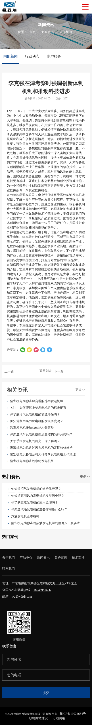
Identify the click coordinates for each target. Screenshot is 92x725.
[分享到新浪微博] (36, 350)
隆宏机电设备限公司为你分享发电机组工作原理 (43, 454)
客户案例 (60, 557)
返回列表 (45, 371)
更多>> (80, 389)
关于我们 (8, 557)
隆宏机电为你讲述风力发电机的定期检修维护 (41, 447)
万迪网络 (59, 718)
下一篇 (59, 371)
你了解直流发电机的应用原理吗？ (34, 502)
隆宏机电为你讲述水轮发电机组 (32, 461)
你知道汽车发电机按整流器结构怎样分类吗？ (41, 434)
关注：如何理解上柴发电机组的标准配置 (38, 407)
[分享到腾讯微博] (29, 350)
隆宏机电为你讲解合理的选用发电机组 (36, 401)
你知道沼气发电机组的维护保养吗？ (36, 488)
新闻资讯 (47, 32)
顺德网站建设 (38, 718)
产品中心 (26, 557)
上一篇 (9, 371)
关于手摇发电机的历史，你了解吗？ (35, 441)
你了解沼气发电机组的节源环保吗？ (35, 414)
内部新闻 (65, 32)
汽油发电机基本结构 (25, 516)
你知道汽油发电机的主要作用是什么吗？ (39, 509)
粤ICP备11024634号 (72, 713)
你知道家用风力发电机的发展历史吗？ (36, 421)
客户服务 (54, 56)
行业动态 (32, 56)
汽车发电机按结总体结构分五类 (32, 427)
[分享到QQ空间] (43, 350)
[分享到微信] (22, 350)
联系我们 (8, 568)
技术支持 (78, 557)
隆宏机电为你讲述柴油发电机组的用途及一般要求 (45, 523)
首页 (32, 32)
